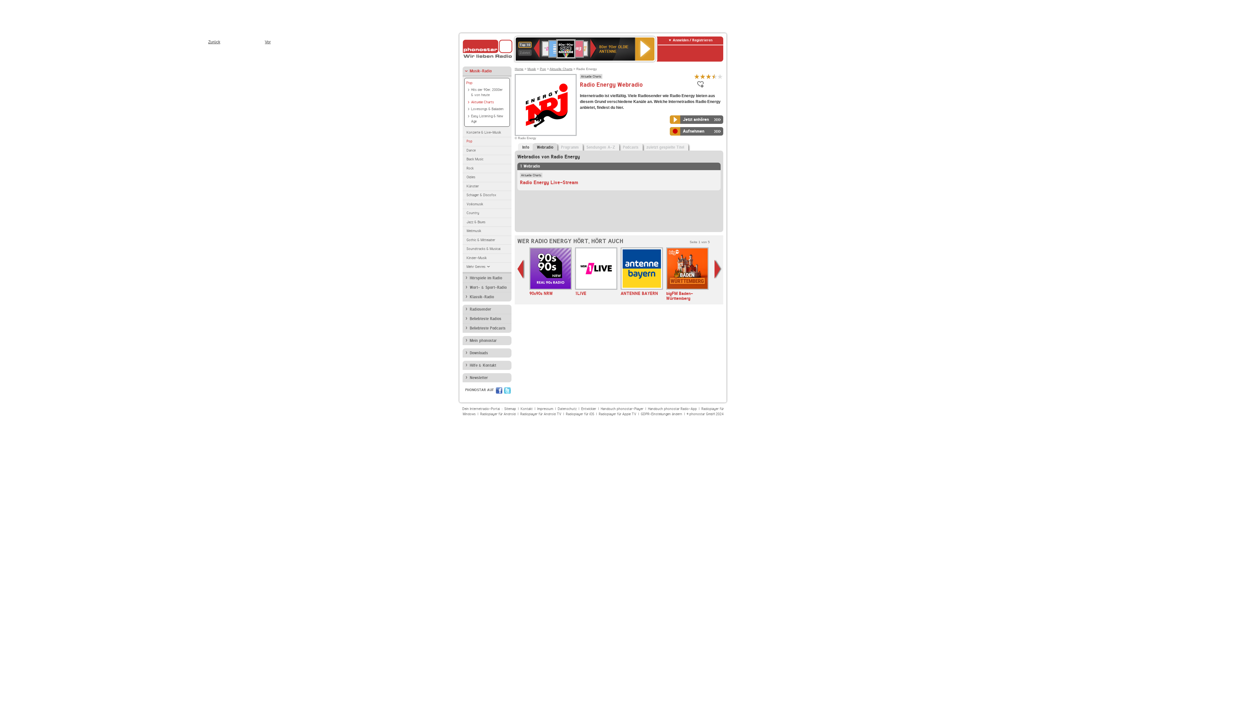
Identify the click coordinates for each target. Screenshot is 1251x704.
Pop (469, 83)
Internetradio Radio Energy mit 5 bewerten (720, 76)
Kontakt (527, 409)
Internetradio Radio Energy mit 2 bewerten (703, 76)
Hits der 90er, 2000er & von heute (487, 92)
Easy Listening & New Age (487, 119)
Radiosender (480, 309)
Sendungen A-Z (600, 147)
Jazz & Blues (476, 222)
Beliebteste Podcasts (488, 328)
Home (519, 69)
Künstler (473, 186)
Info (525, 147)
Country (473, 213)
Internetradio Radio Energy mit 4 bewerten (714, 76)
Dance (471, 150)
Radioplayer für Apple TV (617, 414)
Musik (531, 69)
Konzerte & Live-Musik (484, 132)
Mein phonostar (483, 340)
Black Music (475, 159)
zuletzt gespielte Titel (665, 147)
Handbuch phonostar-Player (622, 409)
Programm (570, 147)
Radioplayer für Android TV (540, 414)
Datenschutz (567, 409)
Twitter (507, 390)
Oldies (471, 177)
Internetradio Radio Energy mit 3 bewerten (709, 76)
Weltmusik (474, 231)
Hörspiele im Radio (486, 278)
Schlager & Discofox (481, 195)
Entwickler (588, 409)
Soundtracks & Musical (483, 249)
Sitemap (510, 409)
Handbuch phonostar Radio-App (672, 409)
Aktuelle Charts (482, 102)
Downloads (479, 353)
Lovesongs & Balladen (487, 109)
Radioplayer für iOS (580, 414)
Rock (470, 168)
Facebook (499, 390)
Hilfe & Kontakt (483, 365)
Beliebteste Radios (485, 318)
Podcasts (631, 147)
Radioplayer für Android (498, 414)
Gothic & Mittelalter (481, 240)
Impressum (545, 409)
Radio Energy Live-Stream (549, 182)
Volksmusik (475, 204)
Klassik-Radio (482, 297)
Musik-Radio (481, 71)
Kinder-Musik (477, 258)
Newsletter (479, 377)
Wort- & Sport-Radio (488, 287)
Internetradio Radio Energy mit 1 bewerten (697, 76)
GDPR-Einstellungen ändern (661, 414)
